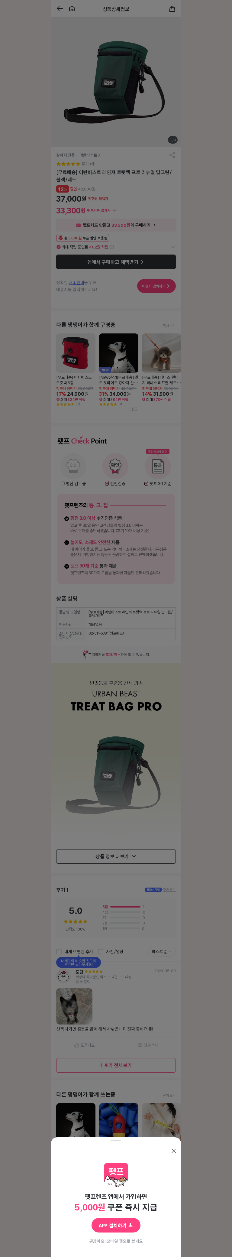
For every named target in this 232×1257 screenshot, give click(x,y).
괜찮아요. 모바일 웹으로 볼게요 (116, 1241)
